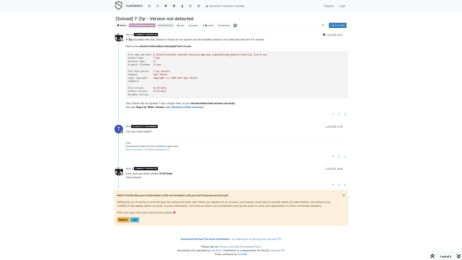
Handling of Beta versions (187, 107)
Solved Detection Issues (143, 25)
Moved (122, 25)
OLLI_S (129, 34)
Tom (128, 126)
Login (135, 219)
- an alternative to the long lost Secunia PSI (231, 238)
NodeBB (242, 254)
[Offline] (120, 36)
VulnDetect (134, 6)
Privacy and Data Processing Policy (240, 246)
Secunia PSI (278, 250)
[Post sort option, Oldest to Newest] (323, 25)
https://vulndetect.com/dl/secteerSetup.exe (147, 149)
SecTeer (216, 250)
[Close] (343, 195)
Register (123, 219)
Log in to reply (337, 25)
